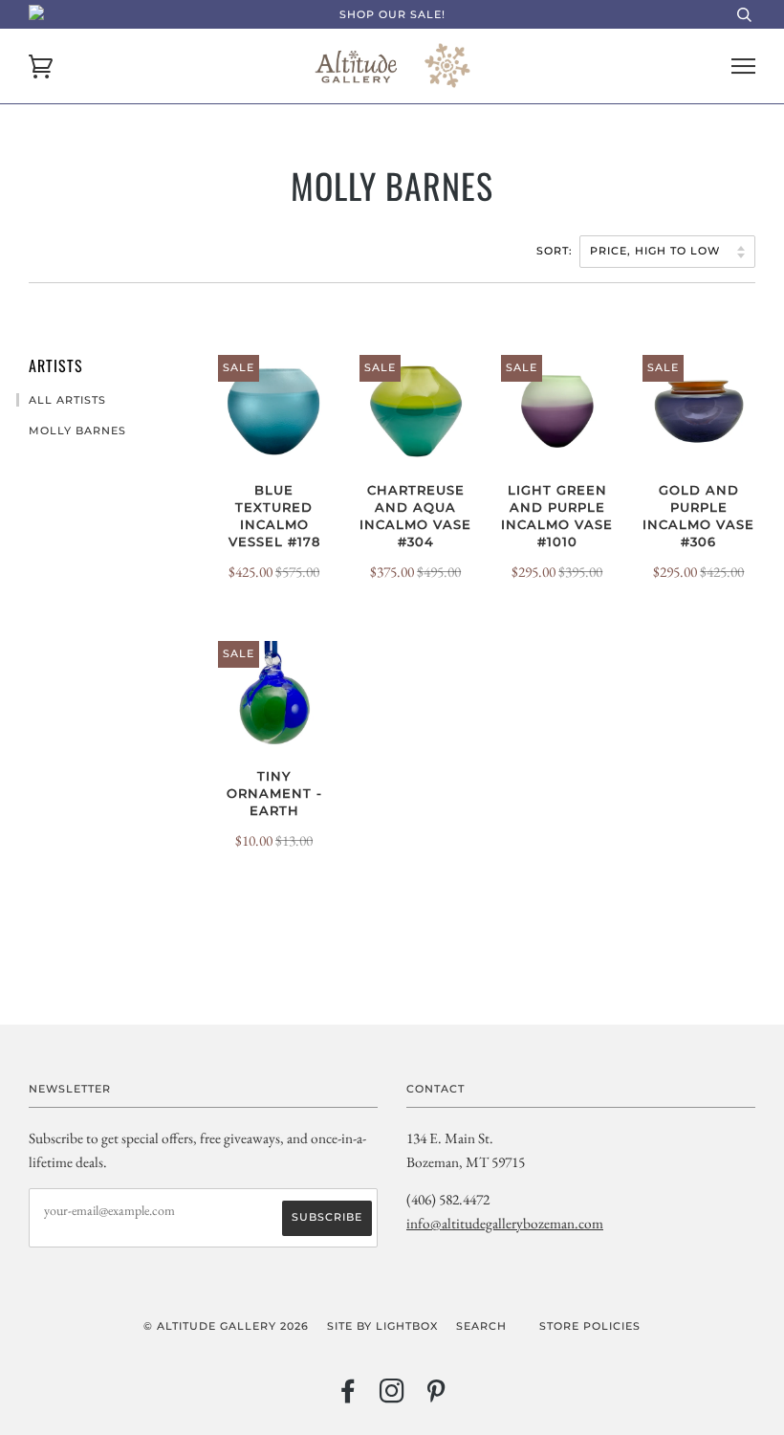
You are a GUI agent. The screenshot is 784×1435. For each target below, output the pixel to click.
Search (481, 1326)
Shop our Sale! (392, 14)
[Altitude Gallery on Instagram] (392, 1396)
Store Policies (590, 1326)
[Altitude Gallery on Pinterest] (436, 1396)
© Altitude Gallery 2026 (226, 1326)
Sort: (556, 250)
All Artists (67, 400)
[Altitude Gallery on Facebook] (348, 1396)
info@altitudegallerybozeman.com (504, 1223)
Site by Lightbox (382, 1326)
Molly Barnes (77, 430)
